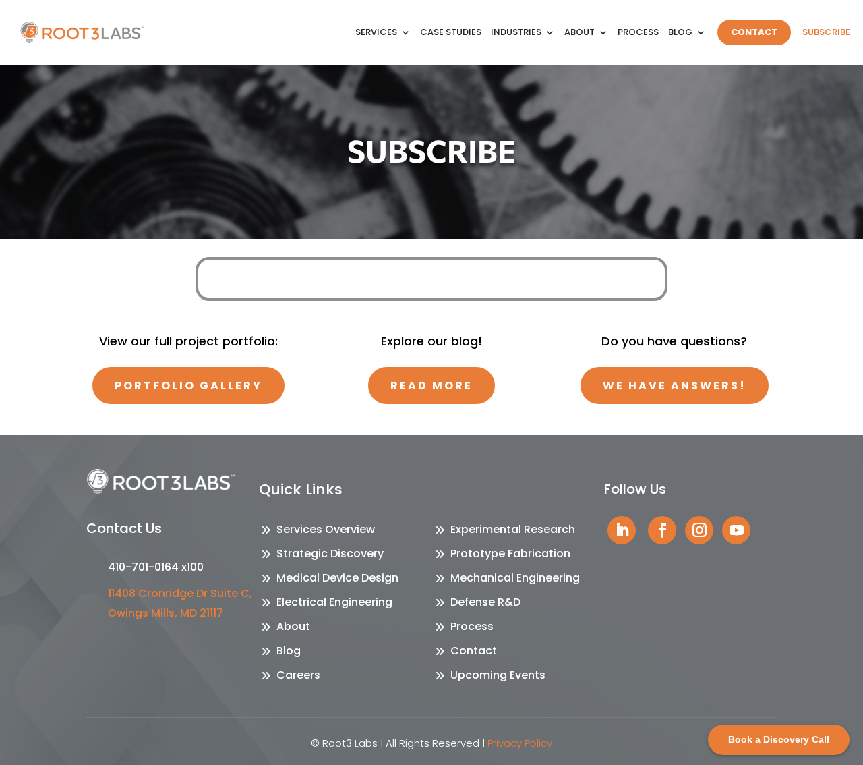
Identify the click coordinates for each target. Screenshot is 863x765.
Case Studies (450, 32)
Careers (298, 675)
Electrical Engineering (334, 602)
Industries (516, 32)
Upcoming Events (497, 675)
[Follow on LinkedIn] (621, 530)
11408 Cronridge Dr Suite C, (180, 593)
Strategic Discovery (330, 553)
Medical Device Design (337, 578)
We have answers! (674, 385)
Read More (431, 385)
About (579, 32)
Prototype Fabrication (510, 553)
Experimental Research (512, 529)
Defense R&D (485, 602)
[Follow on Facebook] (662, 530)
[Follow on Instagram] (699, 530)
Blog (680, 32)
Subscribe (826, 32)
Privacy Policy (519, 743)
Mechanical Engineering (515, 578)
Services (376, 32)
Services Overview (325, 529)
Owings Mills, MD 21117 (165, 613)
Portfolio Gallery (188, 385)
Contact (754, 32)
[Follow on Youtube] (736, 530)
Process (638, 32)
